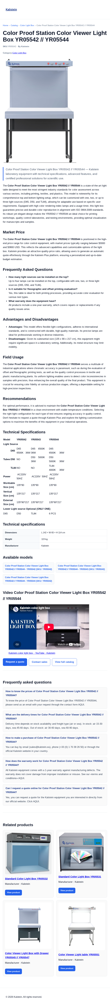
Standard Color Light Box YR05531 (79, 876)
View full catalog (64, 662)
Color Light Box (19, 53)
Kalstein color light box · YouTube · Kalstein (32, 653)
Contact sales (39, 662)
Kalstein (11, 9)
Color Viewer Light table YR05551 (78, 954)
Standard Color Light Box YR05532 (26, 878)
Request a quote (15, 661)
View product (13, 892)
